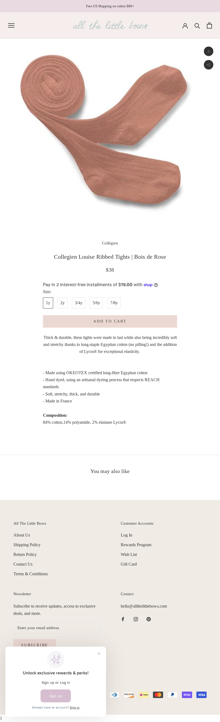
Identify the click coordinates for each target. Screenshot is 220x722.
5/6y (96, 302)
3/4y (78, 302)
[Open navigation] (11, 25)
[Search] (197, 25)
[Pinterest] (148, 618)
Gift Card (129, 564)
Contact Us (22, 564)
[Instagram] (136, 618)
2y (62, 302)
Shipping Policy (27, 544)
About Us (21, 535)
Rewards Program (136, 544)
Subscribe (34, 645)
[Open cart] (209, 25)
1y (48, 302)
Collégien (110, 243)
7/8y (114, 302)
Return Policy (25, 554)
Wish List (129, 554)
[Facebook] (123, 618)
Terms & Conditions (30, 574)
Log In (126, 535)
